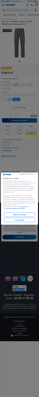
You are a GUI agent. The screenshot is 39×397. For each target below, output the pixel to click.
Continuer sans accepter (26, 174)
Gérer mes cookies (19, 214)
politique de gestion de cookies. (15, 208)
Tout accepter (19, 220)
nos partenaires (23, 206)
